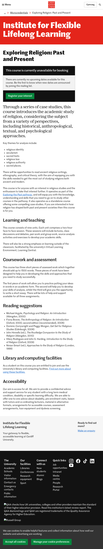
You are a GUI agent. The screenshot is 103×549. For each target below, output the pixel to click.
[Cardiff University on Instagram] (71, 461)
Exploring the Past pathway (17, 195)
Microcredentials (19, 13)
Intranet (57, 472)
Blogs (40, 479)
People (56, 483)
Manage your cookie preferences (51, 542)
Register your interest (20, 96)
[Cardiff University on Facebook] (78, 461)
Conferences (27, 472)
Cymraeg (90, 5)
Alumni (40, 475)
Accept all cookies (15, 542)
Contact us (10, 482)
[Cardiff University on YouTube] (71, 465)
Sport (23, 483)
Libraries (25, 468)
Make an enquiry (86, 431)
